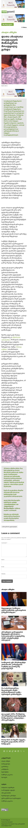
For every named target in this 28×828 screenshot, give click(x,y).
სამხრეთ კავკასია (7, 774)
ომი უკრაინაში (6, 793)
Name (2, 559)
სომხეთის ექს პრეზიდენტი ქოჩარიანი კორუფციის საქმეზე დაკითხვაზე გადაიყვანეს (13, 665)
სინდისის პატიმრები (7, 787)
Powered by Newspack (7, 822)
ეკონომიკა (4, 766)
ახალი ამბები (9, 32)
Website (3, 573)
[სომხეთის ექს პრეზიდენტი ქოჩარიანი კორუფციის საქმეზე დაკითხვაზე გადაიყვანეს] (14, 652)
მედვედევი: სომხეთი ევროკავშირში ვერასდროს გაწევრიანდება (13, 610)
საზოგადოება (5, 764)
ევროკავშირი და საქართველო (11, 798)
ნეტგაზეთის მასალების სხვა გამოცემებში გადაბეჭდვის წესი (13, 824)
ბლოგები (4, 777)
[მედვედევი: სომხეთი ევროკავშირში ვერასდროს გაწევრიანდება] (14, 599)
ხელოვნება (5, 772)
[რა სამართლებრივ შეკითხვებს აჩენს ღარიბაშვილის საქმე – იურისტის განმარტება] (14, 679)
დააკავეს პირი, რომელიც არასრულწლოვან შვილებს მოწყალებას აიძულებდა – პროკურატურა (13, 717)
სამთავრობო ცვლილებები (9, 526)
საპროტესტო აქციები (8, 790)
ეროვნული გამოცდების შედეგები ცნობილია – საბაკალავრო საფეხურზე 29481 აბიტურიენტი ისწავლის (13, 636)
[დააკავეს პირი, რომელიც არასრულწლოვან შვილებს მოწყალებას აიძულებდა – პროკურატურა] (14, 705)
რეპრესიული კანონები (8, 795)
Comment (4, 543)
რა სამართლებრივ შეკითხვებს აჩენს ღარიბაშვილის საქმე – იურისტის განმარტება (11, 691)
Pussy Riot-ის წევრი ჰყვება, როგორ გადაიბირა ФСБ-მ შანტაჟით (13, 742)
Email (2, 566)
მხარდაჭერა (7, 24)
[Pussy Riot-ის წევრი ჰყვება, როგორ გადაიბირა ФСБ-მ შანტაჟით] (14, 730)
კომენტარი (4, 769)
